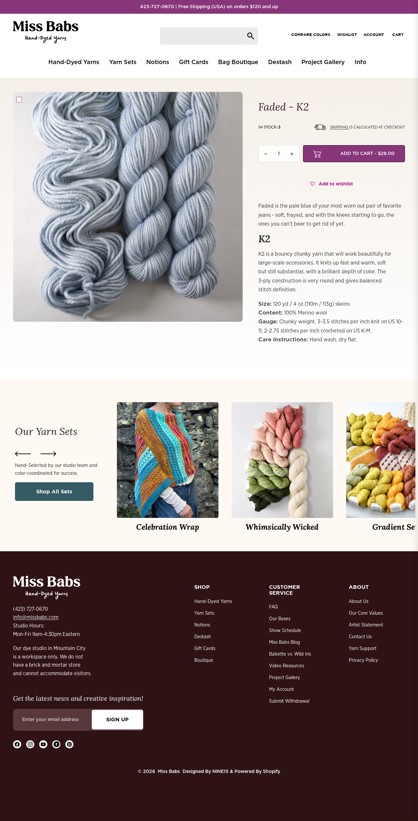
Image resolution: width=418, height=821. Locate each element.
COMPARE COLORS (310, 34)
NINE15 (220, 771)
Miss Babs (169, 771)
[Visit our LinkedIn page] (56, 744)
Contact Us (360, 636)
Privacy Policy (363, 660)
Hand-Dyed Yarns (213, 601)
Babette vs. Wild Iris (290, 654)
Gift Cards (204, 648)
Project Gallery (284, 677)
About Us (358, 601)
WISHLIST (347, 34)
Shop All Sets (54, 491)
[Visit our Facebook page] (17, 744)
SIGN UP (117, 719)
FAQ (273, 607)
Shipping (339, 127)
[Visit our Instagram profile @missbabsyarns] (30, 744)
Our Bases (279, 618)
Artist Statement (366, 625)
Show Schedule (285, 630)
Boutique (203, 660)
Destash (202, 636)
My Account (281, 689)
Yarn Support (363, 648)
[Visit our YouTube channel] (43, 744)
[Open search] (209, 35)
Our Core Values (366, 613)
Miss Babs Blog (284, 642)
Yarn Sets (204, 613)
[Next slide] (48, 454)
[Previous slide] (23, 454)
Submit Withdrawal (289, 701)
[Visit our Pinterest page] (69, 744)
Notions (202, 625)
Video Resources (286, 665)
